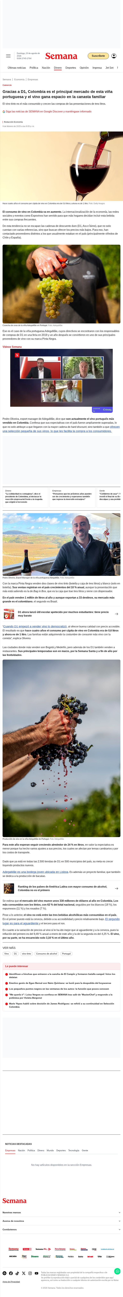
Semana (7, 79)
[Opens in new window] (11, 1273)
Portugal (66, 953)
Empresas (33, 79)
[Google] (4, 1273)
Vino (6, 953)
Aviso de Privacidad (15, 1282)
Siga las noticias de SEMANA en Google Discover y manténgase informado (48, 111)
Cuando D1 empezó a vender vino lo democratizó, (35, 626)
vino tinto (26, 953)
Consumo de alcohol (46, 953)
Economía (19, 79)
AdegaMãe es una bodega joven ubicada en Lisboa (35, 872)
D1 (15, 953)
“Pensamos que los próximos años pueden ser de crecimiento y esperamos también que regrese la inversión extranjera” (71, 497)
